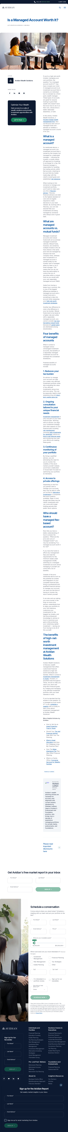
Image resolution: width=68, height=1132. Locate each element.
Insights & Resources (55, 1076)
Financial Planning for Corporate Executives (55, 1038)
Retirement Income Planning (35, 1068)
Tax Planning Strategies (36, 1040)
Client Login (62, 1)
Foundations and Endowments (54, 1063)
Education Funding (34, 1035)
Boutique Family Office (36, 1079)
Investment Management (36, 1049)
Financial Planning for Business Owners (55, 1034)
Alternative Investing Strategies (35, 1052)
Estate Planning (33, 1037)
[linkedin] (14, 93)
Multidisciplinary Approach (37, 1081)
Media (50, 1083)
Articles (50, 1081)
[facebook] (10, 93)
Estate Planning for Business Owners (54, 1052)
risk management (49, 430)
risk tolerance (55, 179)
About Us (32, 1076)
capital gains (55, 325)
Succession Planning (54, 1046)
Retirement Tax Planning (36, 1071)
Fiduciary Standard (34, 1083)
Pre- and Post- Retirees (37, 1062)
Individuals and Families (34, 1029)
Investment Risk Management (34, 1045)
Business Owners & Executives (55, 1029)
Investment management (51, 417)
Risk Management (34, 1042)
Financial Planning (49, 771)
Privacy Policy (39, 1013)
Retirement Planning (35, 1065)
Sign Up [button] (10, 1125)
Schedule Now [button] (39, 997)
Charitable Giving (34, 1057)
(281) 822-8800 (45, 1)
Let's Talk (18, 120)
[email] (19, 93)
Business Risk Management (57, 1042)
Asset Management (35, 1055)
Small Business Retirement (56, 1044)
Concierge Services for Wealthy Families (53, 762)
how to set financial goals (51, 436)
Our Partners (52, 1079)
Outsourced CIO (53, 1069)
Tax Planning (52, 1048)
